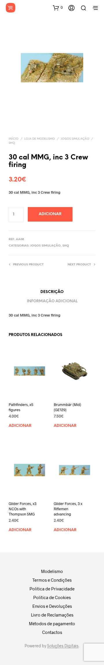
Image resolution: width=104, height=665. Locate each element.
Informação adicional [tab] (52, 301)
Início (13, 139)
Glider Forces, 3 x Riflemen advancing (68, 508)
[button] (58, 7)
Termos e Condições (52, 580)
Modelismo (52, 571)
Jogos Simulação (75, 139)
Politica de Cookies (52, 597)
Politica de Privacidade (52, 588)
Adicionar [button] (20, 426)
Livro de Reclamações (52, 614)
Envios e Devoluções (52, 606)
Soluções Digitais (63, 646)
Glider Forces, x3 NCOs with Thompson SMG (22, 508)
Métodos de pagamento (52, 623)
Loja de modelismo (39, 139)
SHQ (12, 143)
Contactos (52, 632)
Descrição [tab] (52, 292)
